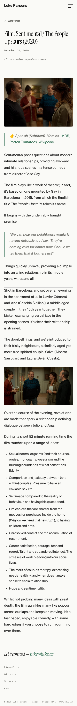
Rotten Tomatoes (23, 142)
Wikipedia (46, 142)
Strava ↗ (10, 681)
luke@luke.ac (41, 654)
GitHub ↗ (10, 674)
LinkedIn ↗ (11, 667)
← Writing (12, 21)
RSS (6, 688)
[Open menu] (70, 6)
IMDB (65, 136)
